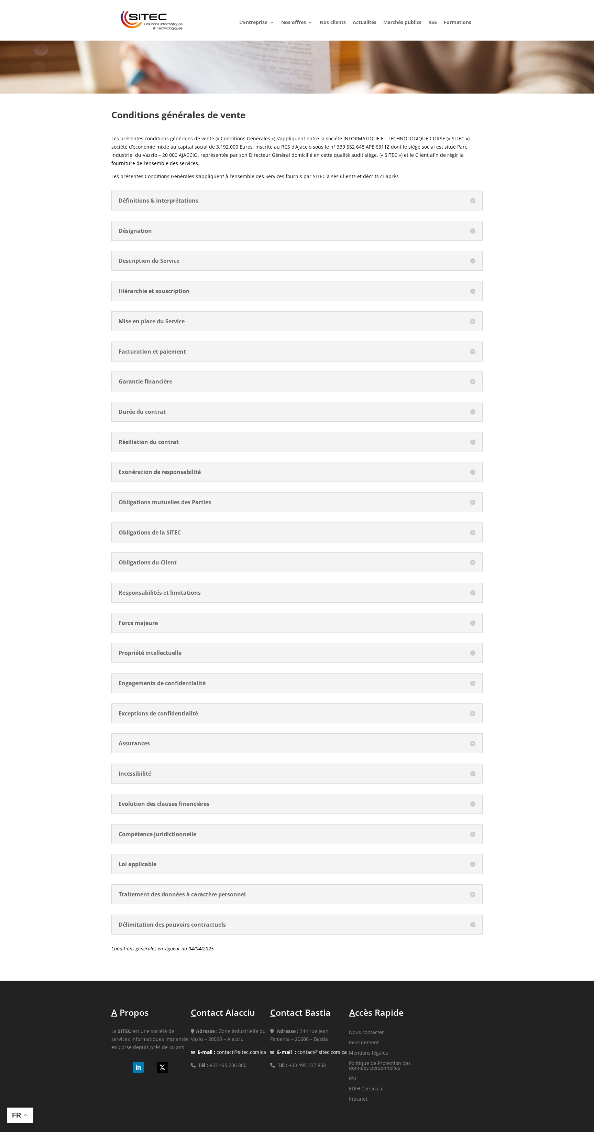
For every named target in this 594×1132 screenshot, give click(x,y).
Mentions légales (368, 1053)
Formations (457, 22)
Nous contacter (366, 1032)
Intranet (358, 1099)
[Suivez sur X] (162, 1067)
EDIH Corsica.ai (366, 1089)
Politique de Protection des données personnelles (380, 1066)
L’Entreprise (253, 22)
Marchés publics (402, 22)
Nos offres (293, 22)
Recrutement (364, 1043)
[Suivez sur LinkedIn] (138, 1067)
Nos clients (333, 22)
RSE (432, 22)
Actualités (364, 22)
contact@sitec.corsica (232, 1052)
